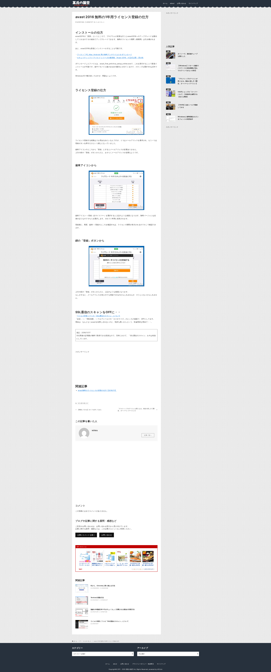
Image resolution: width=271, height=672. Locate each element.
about (115, 664)
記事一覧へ (148, 435)
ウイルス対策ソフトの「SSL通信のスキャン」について (98, 316)
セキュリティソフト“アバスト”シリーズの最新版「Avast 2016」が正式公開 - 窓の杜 (110, 58)
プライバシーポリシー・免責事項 (143, 664)
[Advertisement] (91, 366)
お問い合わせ (106, 535)
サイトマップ (161, 664)
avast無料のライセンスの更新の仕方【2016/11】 (97, 390)
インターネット (99, 22)
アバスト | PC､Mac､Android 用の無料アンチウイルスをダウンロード (104, 54)
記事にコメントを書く (86, 535)
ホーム (107, 664)
